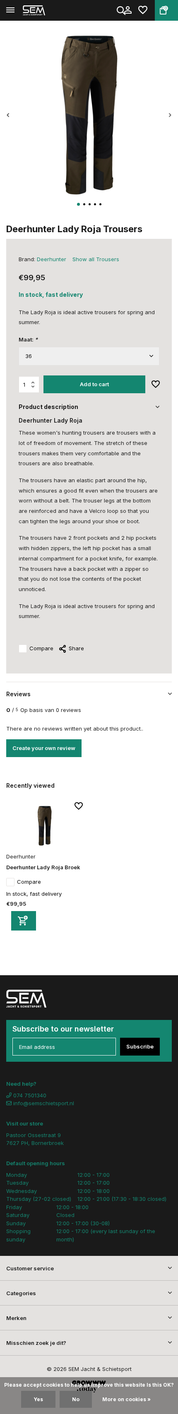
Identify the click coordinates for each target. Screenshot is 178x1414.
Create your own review (43, 748)
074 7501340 (29, 1095)
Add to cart (94, 384)
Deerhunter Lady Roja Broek (43, 867)
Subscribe (140, 1046)
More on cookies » (126, 1399)
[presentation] (8, 115)
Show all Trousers (95, 259)
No (75, 1399)
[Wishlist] (142, 10)
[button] (78, 204)
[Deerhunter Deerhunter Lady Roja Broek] (44, 826)
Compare (41, 648)
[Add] (23, 921)
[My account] (128, 10)
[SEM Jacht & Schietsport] (44, 10)
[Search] (121, 10)
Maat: (28, 339)
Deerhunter (51, 259)
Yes (38, 1399)
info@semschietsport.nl (43, 1103)
